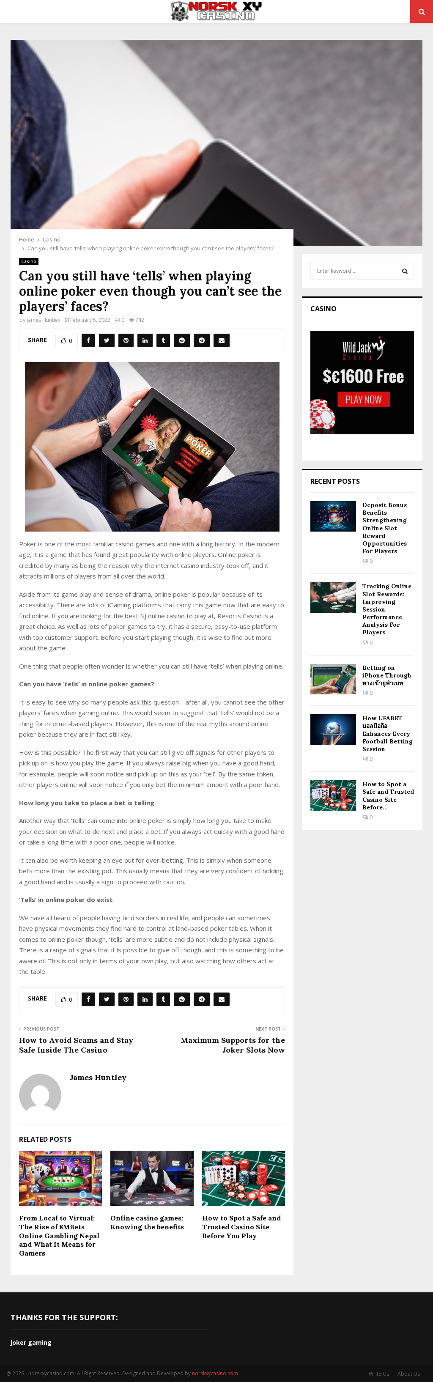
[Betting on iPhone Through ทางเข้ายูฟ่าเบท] (333, 679)
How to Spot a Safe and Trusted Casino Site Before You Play (241, 1227)
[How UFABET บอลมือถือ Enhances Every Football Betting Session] (333, 729)
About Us (408, 1373)
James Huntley (43, 320)
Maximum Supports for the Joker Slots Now (233, 1045)
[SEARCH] (405, 271)
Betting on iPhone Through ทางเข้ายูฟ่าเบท (386, 675)
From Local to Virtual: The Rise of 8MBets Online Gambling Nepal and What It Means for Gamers (59, 1235)
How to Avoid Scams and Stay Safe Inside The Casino (76, 1045)
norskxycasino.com (215, 1373)
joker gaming (31, 1342)
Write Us (379, 1373)
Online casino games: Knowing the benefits (147, 1222)
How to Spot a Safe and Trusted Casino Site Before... (388, 795)
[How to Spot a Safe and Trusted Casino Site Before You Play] (333, 795)
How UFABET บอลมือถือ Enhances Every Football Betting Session (387, 733)
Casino (28, 261)
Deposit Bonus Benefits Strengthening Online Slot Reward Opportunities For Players (384, 528)
